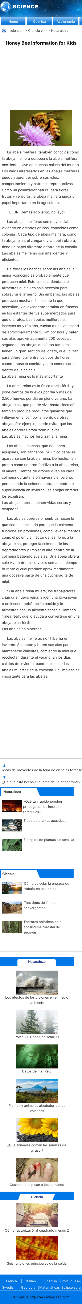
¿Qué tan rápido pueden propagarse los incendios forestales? (43, 806)
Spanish (50, 1281)
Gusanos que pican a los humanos (37, 1185)
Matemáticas (47, 1287)
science (15, 30)
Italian (31, 1281)
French (11, 1281)
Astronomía (66, 21)
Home (13, 21)
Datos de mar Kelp (37, 1071)
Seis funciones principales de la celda (37, 1263)
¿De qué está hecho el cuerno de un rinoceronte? (42, 782)
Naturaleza (59, 30)
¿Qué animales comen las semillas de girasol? (36, 1147)
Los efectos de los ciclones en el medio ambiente (36, 1000)
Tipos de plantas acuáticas (45, 820)
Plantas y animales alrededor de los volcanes (37, 1108)
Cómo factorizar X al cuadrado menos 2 (37, 1230)
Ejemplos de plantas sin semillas (49, 840)
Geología (28, 1287)
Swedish (8, 1287)
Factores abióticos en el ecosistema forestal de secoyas (43, 927)
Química (39, 21)
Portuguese (70, 1281)
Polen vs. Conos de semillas (37, 1037)
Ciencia (34, 30)
